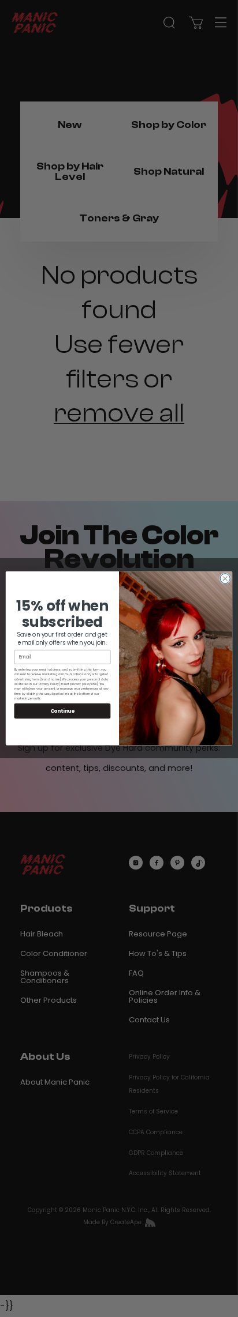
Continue (62, 711)
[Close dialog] (225, 579)
